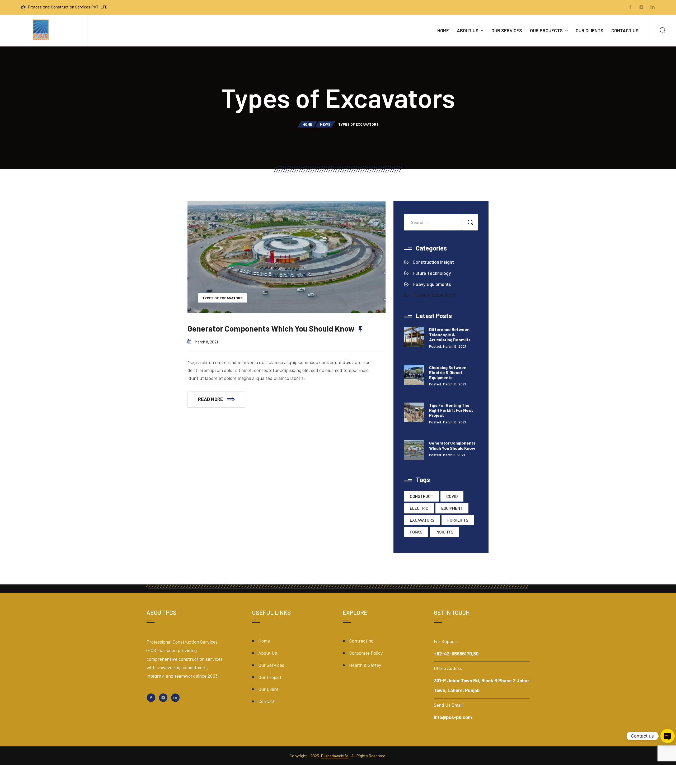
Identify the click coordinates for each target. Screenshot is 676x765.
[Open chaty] (667, 736)
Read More (210, 399)
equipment (452, 508)
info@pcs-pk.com (453, 717)
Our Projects (546, 30)
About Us (467, 30)
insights (444, 531)
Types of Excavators (222, 298)
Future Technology (432, 273)
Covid (452, 496)
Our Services (506, 30)
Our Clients (589, 30)
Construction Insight (433, 262)
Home (443, 30)
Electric (419, 508)
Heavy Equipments (432, 284)
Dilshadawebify (335, 755)
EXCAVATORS (422, 519)
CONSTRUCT (421, 496)
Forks (416, 531)
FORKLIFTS (457, 519)
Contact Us (625, 30)
